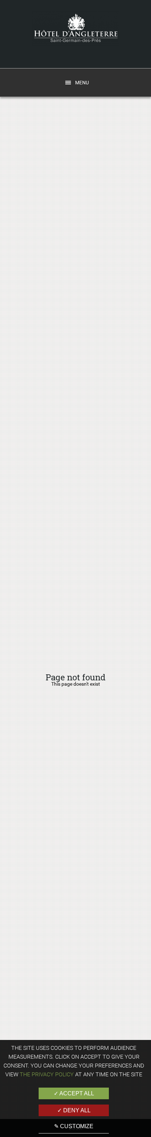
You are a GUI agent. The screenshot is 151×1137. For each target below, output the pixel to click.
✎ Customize (73, 1126)
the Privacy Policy (47, 1074)
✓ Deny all (74, 1110)
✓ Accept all (74, 1093)
